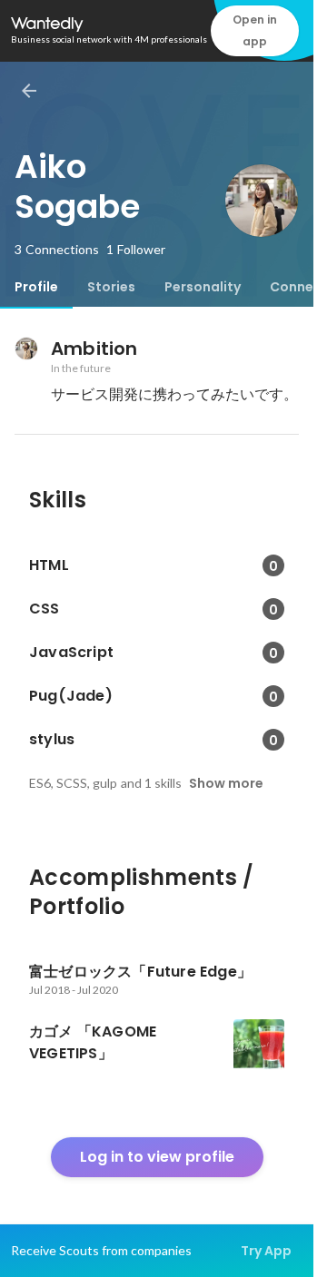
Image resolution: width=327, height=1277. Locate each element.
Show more (226, 783)
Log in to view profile (157, 1156)
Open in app (255, 30)
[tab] (36, 287)
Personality (202, 287)
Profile (36, 287)
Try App (266, 1251)
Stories (111, 287)
